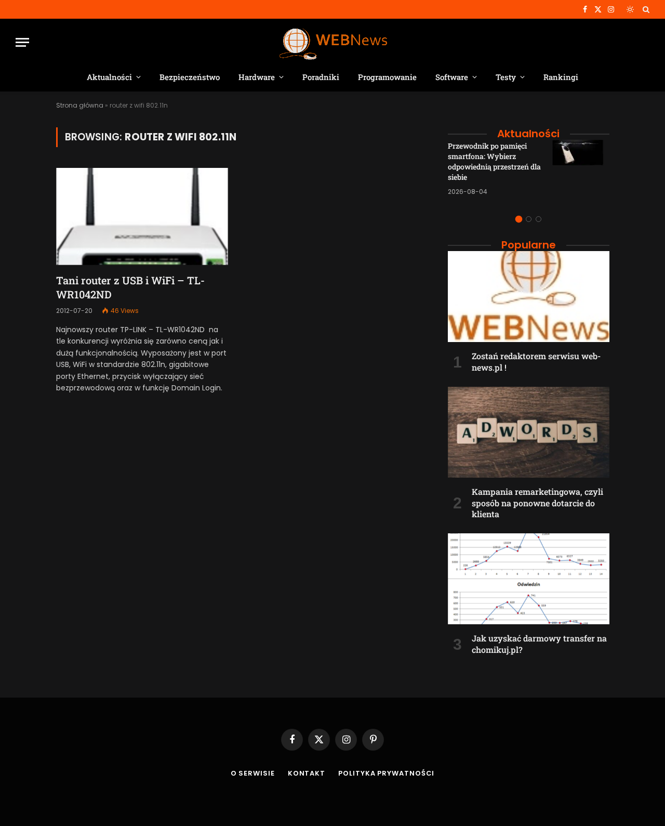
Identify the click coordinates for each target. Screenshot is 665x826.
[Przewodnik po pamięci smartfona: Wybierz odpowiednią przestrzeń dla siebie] (580, 168)
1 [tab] (519, 219)
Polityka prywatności (386, 773)
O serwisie (253, 773)
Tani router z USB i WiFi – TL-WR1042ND (130, 287)
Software (451, 77)
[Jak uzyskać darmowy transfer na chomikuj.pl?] (528, 578)
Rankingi (560, 77)
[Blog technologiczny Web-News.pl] (332, 42)
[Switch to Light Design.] (630, 9)
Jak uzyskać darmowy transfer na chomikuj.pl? (539, 644)
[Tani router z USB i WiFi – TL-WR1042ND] (142, 216)
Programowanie (387, 77)
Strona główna (79, 105)
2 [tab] (529, 219)
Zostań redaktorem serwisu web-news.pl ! (536, 361)
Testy (506, 77)
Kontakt (306, 773)
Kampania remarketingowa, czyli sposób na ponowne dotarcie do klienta (537, 503)
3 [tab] (538, 219)
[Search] (645, 9)
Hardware (256, 77)
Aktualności (109, 77)
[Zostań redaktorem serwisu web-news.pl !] (528, 296)
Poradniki (320, 77)
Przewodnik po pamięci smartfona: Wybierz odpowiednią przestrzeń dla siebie (494, 161)
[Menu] (22, 42)
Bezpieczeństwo (189, 77)
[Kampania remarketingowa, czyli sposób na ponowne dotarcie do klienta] (528, 432)
